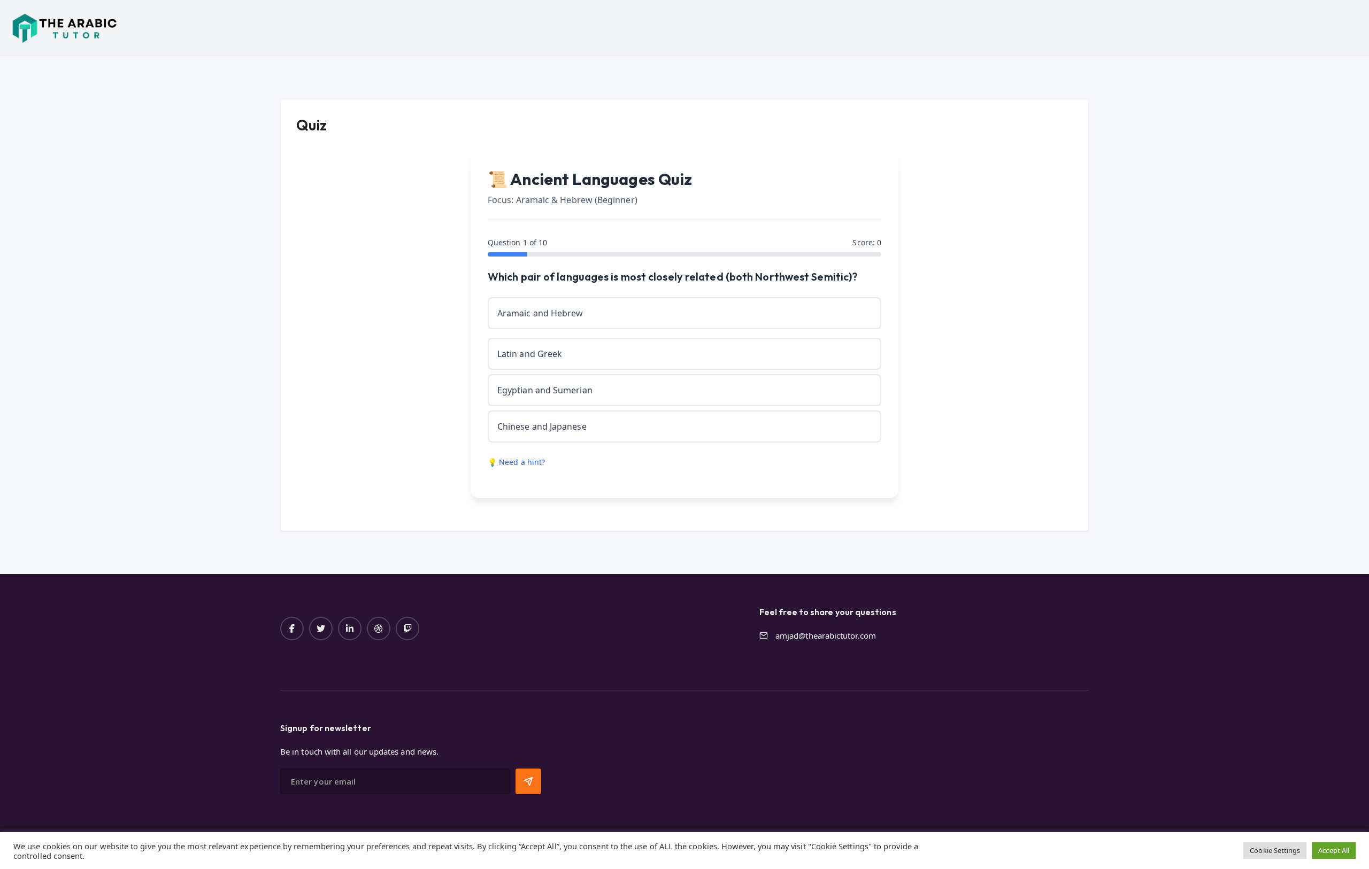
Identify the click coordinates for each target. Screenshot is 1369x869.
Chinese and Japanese (542, 426)
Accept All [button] (1333, 850)
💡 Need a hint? (516, 462)
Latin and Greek (529, 354)
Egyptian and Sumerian (545, 390)
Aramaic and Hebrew (540, 313)
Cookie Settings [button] (1275, 850)
